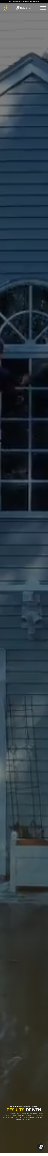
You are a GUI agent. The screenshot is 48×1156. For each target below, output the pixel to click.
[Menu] (43, 7)
